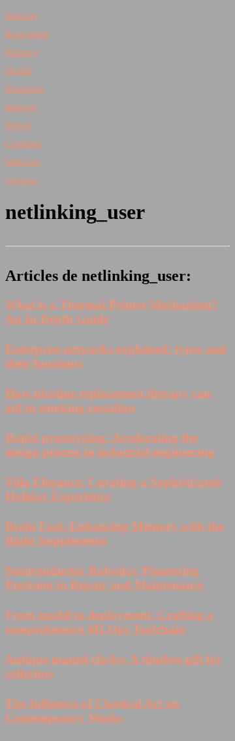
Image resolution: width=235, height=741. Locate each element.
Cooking (23, 143)
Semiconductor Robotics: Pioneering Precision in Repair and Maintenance (104, 578)
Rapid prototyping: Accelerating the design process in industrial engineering (110, 445)
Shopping (25, 88)
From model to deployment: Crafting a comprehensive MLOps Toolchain (109, 622)
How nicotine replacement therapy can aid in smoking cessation (108, 400)
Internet (21, 107)
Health (19, 70)
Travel (18, 125)
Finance (21, 52)
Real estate (27, 34)
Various (21, 180)
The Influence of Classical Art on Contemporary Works (92, 711)
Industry (22, 16)
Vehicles (22, 161)
